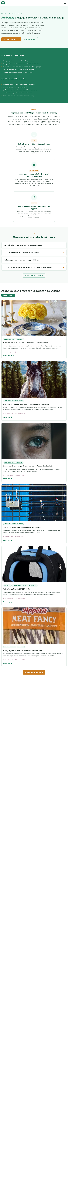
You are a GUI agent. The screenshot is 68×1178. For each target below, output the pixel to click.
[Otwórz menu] (65, 3)
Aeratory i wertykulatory (13, 339)
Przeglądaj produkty (10, 39)
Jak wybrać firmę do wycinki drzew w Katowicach (22, 527)
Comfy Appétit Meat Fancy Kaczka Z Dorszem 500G (23, 650)
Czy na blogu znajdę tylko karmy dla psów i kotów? (21, 252)
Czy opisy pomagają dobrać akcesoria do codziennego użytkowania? (28, 267)
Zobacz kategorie (29, 39)
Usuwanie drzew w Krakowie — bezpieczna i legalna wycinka (26, 342)
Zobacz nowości (7, 295)
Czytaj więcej (7, 355)
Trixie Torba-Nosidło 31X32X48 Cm (16, 589)
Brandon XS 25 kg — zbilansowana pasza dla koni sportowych (26, 404)
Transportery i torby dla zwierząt (24, 585)
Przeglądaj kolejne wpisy (33, 672)
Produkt (7, 585)
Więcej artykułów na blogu (33, 275)
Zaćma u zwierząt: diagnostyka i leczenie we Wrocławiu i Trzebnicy (28, 466)
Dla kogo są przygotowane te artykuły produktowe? (21, 260)
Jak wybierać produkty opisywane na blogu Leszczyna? (23, 245)
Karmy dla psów (9, 647)
